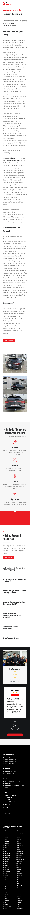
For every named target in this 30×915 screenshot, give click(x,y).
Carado (6, 851)
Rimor (19, 882)
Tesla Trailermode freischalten (13, 781)
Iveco (6, 892)
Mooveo (19, 855)
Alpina (6, 837)
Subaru (19, 892)
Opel (18, 865)
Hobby (6, 884)
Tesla (18, 898)
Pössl (18, 877)
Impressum (8, 811)
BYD (6, 849)
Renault (19, 879)
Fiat (6, 873)
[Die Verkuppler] (7, 3)
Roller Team (20, 886)
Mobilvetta (20, 853)
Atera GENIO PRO (9, 764)
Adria (6, 833)
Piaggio (19, 869)
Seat (18, 888)
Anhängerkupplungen (10, 771)
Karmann (7, 900)
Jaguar (6, 894)
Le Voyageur (20, 833)
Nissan (19, 863)
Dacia (6, 865)
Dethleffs (7, 867)
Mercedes (20, 845)
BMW (6, 847)
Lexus (19, 835)
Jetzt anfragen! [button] (9, 340)
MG (18, 847)
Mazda (19, 843)
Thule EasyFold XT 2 (10, 759)
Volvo (18, 904)
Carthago (7, 853)
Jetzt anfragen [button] (8, 557)
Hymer (6, 886)
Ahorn (6, 835)
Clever (6, 861)
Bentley (7, 843)
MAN (18, 841)
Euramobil (7, 871)
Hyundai (7, 888)
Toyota (19, 902)
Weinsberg (20, 908)
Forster (6, 879)
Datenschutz (8, 813)
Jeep (6, 896)
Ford (6, 877)
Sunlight (19, 894)
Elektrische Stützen (10, 773)
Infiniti (6, 890)
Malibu (19, 839)
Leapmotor (20, 831)
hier (4, 219)
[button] (26, 3)
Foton (6, 882)
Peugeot (19, 867)
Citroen (7, 859)
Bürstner (7, 845)
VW (18, 906)
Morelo (19, 857)
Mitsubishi (20, 851)
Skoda (19, 890)
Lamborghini (8, 906)
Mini (18, 849)
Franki (6, 875)
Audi (6, 839)
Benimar (7, 841)
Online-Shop (8, 783)
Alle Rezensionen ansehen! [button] (14, 734)
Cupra (6, 863)
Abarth (6, 831)
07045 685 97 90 (7, 797)
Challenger (8, 855)
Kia (5, 902)
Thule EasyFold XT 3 (10, 761)
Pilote (18, 871)
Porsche (19, 875)
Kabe (6, 898)
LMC (18, 837)
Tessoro (19, 900)
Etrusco (7, 869)
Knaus (6, 904)
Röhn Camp (20, 884)
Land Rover (8, 908)
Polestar (19, 873)
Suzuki (19, 896)
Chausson (7, 857)
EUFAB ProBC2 (9, 757)
